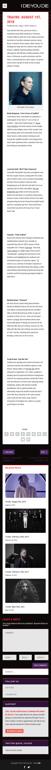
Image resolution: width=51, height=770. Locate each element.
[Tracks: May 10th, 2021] (25, 591)
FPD (39, 763)
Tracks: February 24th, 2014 (17, 537)
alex (16, 26)
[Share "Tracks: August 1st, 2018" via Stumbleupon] (44, 434)
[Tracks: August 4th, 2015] (25, 486)
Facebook (11, 694)
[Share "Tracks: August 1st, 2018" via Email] (23, 439)
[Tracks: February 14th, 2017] (25, 556)
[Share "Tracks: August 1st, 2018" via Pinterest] (28, 434)
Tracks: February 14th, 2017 (17, 572)
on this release (27, 336)
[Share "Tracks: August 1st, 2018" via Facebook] (6, 434)
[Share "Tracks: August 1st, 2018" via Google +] (17, 434)
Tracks (32, 26)
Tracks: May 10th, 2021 (15, 607)
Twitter (9, 687)
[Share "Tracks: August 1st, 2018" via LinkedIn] (33, 434)
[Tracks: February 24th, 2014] (25, 521)
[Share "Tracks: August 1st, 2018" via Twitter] (12, 434)
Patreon (41, 718)
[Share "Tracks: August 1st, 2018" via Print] (28, 439)
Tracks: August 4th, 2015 (15, 502)
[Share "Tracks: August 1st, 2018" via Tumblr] (23, 434)
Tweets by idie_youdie (13, 750)
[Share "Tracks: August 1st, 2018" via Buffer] (39, 434)
